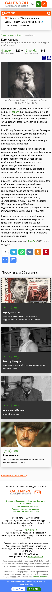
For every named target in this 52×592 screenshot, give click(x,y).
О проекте (10, 501)
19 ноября (31, 50)
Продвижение (21, 501)
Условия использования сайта (25, 507)
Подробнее (18, 589)
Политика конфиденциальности (25, 511)
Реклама (32, 501)
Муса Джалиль (11, 312)
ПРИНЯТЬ (33, 589)
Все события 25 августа (13, 475)
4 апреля (7, 50)
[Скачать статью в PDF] (44, 58)
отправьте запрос (40, 577)
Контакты (41, 501)
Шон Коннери (11, 455)
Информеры (25, 503)
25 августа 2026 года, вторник (23, 18)
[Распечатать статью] (49, 58)
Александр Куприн (14, 410)
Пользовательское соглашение (25, 509)
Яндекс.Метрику (25, 584)
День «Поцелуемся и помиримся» (23, 22)
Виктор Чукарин (12, 361)
